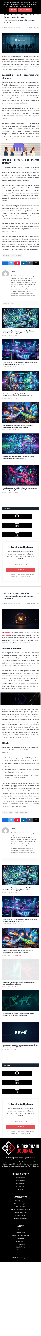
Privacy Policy (20, 577)
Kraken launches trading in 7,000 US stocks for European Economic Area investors (18, 457)
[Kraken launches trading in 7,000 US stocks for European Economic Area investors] (20, 443)
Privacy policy (25, 10)
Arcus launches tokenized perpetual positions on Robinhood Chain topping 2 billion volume (19, 332)
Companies (32, 28)
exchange (6, 255)
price (16, 812)
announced (6, 635)
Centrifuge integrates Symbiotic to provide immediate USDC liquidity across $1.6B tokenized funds (20, 395)
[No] (39, 7)
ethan (5, 28)
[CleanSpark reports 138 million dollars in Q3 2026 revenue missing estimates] (20, 969)
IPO (12, 255)
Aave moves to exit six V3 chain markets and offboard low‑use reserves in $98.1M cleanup (20, 1046)
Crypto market (7, 812)
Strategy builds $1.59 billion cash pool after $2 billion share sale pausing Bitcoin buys (20, 363)
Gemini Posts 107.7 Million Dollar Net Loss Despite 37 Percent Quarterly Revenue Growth (20, 489)
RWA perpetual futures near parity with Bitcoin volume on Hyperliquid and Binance (18, 1014)
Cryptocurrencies (30, 604)
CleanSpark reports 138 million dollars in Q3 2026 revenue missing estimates (19, 983)
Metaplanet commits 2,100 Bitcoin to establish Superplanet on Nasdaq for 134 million (18, 426)
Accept (13, 10)
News (37, 28)
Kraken (4, 56)
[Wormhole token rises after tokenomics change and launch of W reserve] (20, 619)
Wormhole (9, 632)
